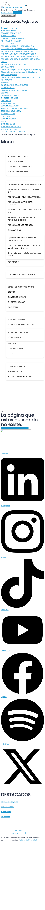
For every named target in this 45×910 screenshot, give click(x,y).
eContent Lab (6, 812)
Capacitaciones (7, 807)
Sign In (23, 905)
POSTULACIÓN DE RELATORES (13, 132)
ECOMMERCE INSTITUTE (11, 126)
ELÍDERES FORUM (8, 113)
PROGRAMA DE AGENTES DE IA (13, 64)
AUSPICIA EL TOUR (8, 36)
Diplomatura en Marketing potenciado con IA (20, 77)
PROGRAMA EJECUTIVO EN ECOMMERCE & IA (19, 56)
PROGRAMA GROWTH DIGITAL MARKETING (18, 54)
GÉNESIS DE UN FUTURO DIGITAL (14, 90)
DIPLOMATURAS (7, 67)
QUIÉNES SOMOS (8, 124)
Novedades (5, 817)
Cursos (4, 28)
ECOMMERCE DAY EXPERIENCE (13, 38)
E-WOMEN (5, 116)
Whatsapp (19, 830)
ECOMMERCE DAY (8, 30)
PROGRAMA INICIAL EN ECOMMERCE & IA (17, 46)
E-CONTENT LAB (7, 87)
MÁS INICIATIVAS (8, 103)
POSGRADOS (6, 80)
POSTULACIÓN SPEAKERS (11, 41)
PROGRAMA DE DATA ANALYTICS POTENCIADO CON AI (21, 218)
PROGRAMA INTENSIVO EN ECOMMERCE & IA (19, 48)
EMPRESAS (5, 82)
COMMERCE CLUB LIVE (10, 95)
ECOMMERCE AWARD (10, 106)
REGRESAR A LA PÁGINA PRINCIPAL (14, 428)
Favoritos (12, 28)
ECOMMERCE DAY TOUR (11, 33)
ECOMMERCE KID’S (15, 348)
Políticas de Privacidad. (28, 840)
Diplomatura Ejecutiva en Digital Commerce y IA (22, 69)
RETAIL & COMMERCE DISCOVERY (15, 108)
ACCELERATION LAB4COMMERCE (14, 85)
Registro (16, 905)
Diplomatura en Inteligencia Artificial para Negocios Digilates (24, 246)
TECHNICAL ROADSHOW (11, 111)
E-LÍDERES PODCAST (9, 98)
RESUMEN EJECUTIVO (9, 129)
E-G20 (3, 121)
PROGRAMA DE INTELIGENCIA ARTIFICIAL (17, 51)
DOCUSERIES (6, 100)
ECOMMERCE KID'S (8, 119)
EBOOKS (4, 93)
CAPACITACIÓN (7, 43)
